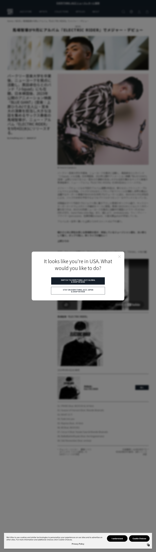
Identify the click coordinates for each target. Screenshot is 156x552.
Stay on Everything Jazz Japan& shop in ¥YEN (78, 290)
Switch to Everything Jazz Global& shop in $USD (78, 281)
